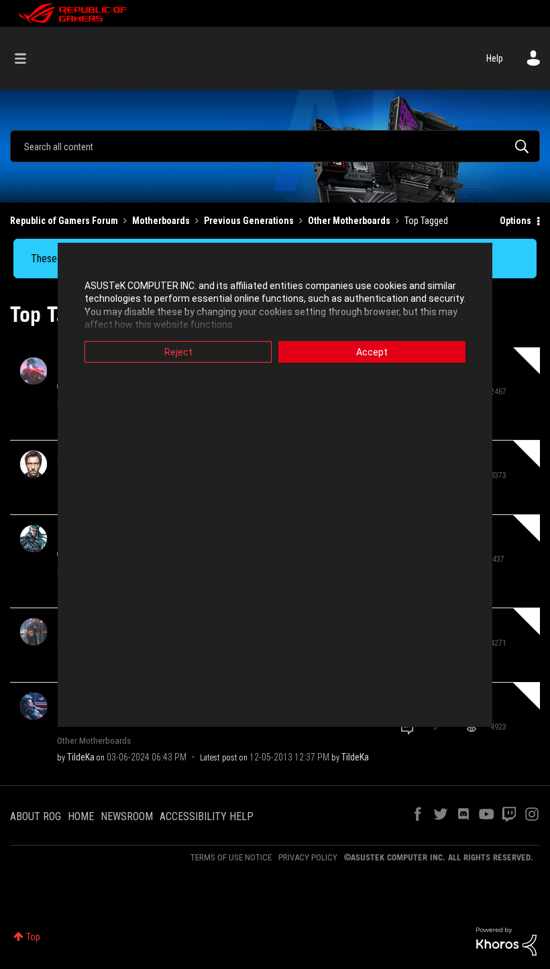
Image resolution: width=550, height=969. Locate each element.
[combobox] (275, 146)
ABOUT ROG (35, 816)
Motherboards (161, 220)
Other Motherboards (349, 220)
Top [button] (33, 936)
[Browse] (27, 58)
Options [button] (515, 220)
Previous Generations (249, 220)
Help (494, 58)
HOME (81, 816)
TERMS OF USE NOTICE (231, 857)
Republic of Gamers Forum (64, 220)
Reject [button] (178, 351)
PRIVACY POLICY (307, 857)
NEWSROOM (127, 816)
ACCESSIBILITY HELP (207, 816)
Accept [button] (372, 351)
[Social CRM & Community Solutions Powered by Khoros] (506, 940)
